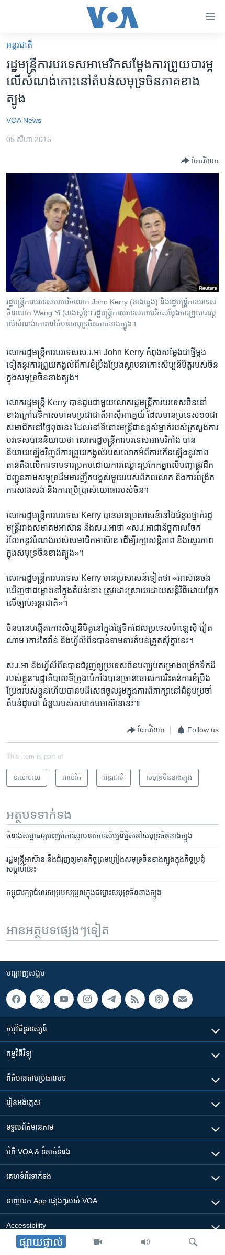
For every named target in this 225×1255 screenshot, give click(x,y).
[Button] (200, 161)
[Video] (98, 1242)
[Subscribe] (183, 999)
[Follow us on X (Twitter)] (40, 999)
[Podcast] (158, 999)
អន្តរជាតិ (19, 45)
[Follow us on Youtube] (64, 999)
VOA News (23, 120)
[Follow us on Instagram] (87, 999)
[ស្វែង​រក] (193, 1242)
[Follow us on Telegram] (111, 999)
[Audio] (145, 1242)
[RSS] (135, 999)
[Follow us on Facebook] (16, 999)
